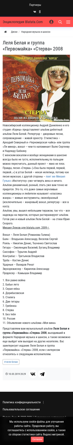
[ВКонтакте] (33, 374)
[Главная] (5, 32)
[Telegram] (42, 374)
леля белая (12, 361)
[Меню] (68, 22)
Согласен (37, 439)
